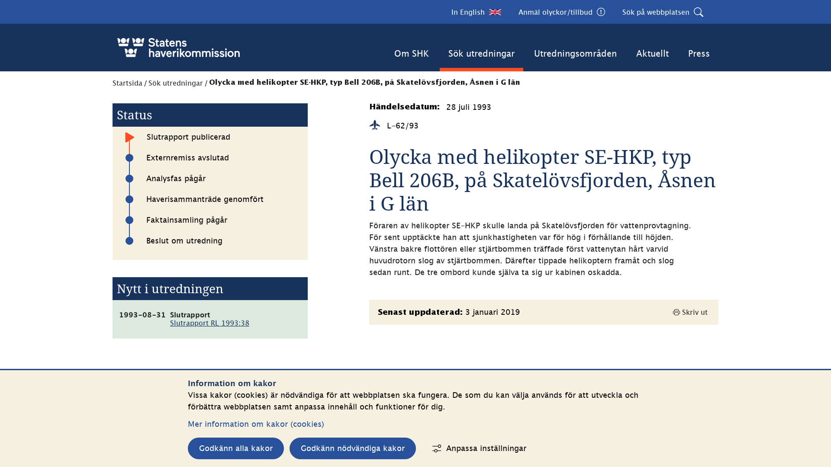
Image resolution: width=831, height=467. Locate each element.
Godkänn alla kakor (236, 448)
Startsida (127, 83)
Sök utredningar (481, 53)
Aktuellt (652, 53)
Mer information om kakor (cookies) (256, 424)
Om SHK (411, 53)
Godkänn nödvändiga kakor (353, 448)
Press (699, 53)
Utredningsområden (575, 53)
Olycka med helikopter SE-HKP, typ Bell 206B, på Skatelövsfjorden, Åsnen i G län (364, 83)
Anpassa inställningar (486, 448)
